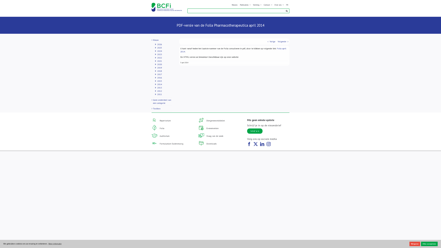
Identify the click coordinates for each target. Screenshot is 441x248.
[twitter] (256, 144)
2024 (159, 51)
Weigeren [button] (415, 244)
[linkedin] (262, 144)
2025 (159, 47)
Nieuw (156, 40)
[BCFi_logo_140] (167, 3)
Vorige (272, 41)
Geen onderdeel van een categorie (162, 101)
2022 (159, 57)
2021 (159, 61)
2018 (159, 71)
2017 (159, 74)
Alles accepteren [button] (429, 244)
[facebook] (249, 144)
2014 (159, 84)
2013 (159, 87)
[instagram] (269, 144)
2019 (159, 67)
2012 (159, 91)
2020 (159, 64)
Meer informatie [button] (55, 244)
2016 (159, 77)
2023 (159, 54)
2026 (159, 44)
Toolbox (156, 108)
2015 (159, 81)
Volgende (282, 41)
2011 (159, 94)
